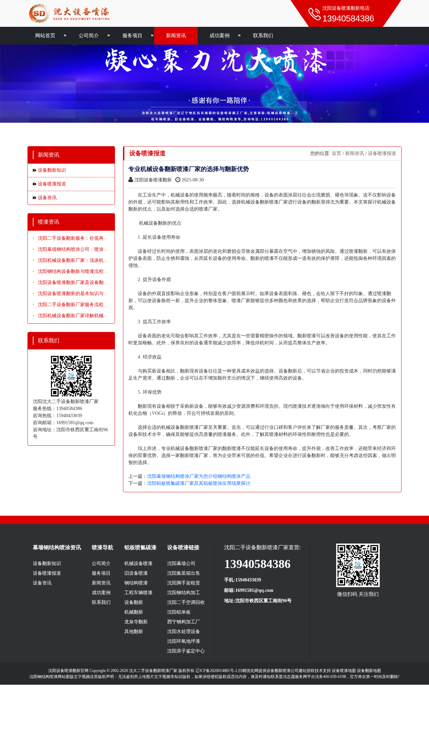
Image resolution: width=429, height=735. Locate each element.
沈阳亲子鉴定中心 (186, 651)
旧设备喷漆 (136, 573)
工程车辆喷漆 (138, 592)
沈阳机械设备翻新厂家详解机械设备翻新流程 (73, 316)
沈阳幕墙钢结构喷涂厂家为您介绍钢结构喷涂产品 (198, 476)
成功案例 (219, 35)
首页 (336, 153)
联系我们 (263, 35)
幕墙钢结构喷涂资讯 (57, 547)
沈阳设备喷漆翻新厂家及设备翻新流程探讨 (73, 283)
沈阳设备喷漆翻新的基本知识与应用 (73, 294)
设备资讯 (47, 197)
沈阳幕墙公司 (181, 563)
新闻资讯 (176, 35)
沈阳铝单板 (179, 612)
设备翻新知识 (52, 170)
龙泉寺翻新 (136, 621)
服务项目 (132, 35)
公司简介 (89, 35)
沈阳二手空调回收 (186, 602)
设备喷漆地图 (344, 670)
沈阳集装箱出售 (183, 573)
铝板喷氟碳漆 (140, 547)
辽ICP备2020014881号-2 (216, 670)
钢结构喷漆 (136, 582)
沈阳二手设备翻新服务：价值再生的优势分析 (73, 239)
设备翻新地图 (369, 670)
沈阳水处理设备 (183, 631)
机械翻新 (133, 612)
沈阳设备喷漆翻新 (153, 179)
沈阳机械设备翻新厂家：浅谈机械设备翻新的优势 (73, 261)
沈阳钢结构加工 (183, 592)
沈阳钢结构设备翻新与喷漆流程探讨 (73, 272)
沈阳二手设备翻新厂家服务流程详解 (73, 305)
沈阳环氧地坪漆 (183, 641)
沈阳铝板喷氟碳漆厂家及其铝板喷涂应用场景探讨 (198, 483)
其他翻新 (133, 631)
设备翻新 (133, 602)
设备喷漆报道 (52, 183)
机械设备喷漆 (138, 563)
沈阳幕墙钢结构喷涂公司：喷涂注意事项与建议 (73, 250)
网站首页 (45, 35)
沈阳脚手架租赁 (183, 582)
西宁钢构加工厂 (183, 621)
